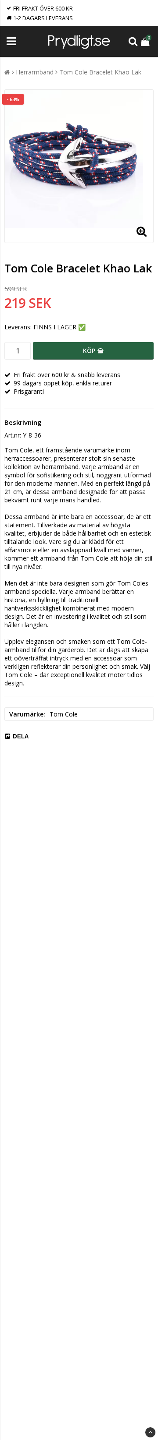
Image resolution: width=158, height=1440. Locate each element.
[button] (146, 41)
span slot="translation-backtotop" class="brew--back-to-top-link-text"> (150, 1432)
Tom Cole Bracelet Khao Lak (100, 72)
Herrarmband (35, 72)
